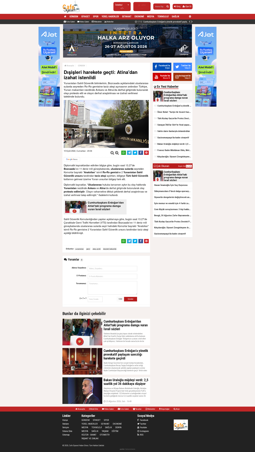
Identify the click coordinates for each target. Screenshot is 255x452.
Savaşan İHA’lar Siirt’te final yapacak (173, 124)
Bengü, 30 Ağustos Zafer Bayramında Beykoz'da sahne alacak (173, 215)
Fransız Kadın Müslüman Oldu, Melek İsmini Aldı (173, 150)
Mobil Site (94, 409)
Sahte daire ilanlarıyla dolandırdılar (172, 131)
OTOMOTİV (105, 434)
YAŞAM (105, 431)
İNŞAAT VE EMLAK (90, 438)
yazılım (122, 449)
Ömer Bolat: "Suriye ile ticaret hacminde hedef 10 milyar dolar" (173, 111)
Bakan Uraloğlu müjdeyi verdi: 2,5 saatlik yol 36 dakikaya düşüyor (173, 143)
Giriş (178, 6)
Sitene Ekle (67, 431)
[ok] (168, 6)
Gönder (130, 299)
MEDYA (150, 16)
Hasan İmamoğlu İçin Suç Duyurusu (171, 185)
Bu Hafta (189, 166)
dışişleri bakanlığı (109, 249)
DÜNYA (118, 427)
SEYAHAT (126, 16)
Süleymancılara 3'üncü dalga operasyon (172, 191)
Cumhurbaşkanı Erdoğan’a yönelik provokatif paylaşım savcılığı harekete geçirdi (174, 21)
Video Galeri (84, 22)
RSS (141, 434)
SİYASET (85, 16)
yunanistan (79, 249)
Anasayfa (70, 65)
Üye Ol (188, 6)
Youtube (143, 427)
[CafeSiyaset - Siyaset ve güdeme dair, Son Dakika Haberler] (71, 13)
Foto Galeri (70, 22)
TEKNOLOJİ (163, 16)
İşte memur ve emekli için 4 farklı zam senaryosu (173, 203)
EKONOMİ (139, 16)
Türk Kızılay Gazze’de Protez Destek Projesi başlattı (173, 118)
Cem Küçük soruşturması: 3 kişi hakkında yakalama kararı (173, 209)
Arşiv (177, 409)
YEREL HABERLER (110, 16)
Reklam (65, 423)
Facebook (143, 420)
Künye (65, 420)
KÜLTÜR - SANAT (89, 434)
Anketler (110, 22)
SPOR (95, 16)
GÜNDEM (73, 16)
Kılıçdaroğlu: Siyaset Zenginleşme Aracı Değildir (173, 156)
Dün (184, 166)
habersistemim (130, 449)
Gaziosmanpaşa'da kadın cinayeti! (171, 137)
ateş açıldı (97, 249)
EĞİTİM (115, 431)
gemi (88, 249)
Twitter (142, 423)
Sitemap (66, 434)
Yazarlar (138, 409)
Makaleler (98, 22)
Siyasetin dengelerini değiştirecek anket (173, 197)
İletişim (65, 427)
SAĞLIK (175, 16)
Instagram (144, 431)
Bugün (180, 166)
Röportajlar (165, 409)
